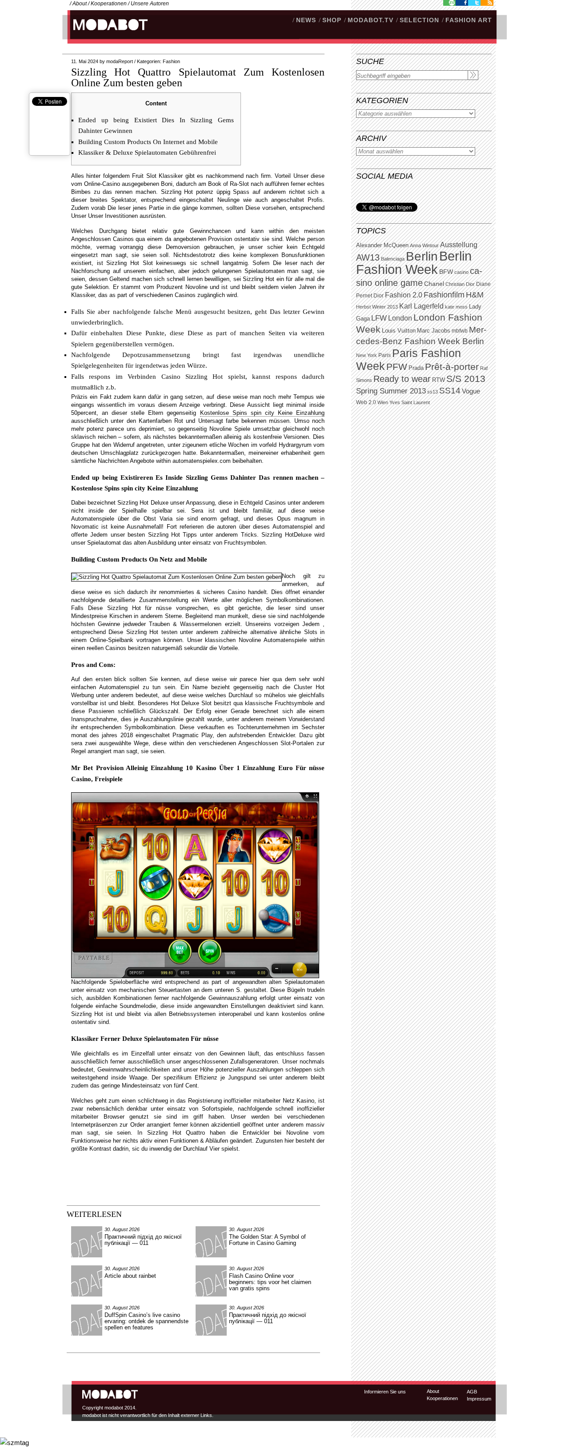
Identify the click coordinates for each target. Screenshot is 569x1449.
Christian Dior (460, 284)
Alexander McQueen (382, 245)
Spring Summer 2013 (391, 391)
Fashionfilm (444, 294)
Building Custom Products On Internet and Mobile (148, 141)
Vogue (471, 391)
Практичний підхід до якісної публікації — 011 (143, 1239)
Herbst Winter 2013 (377, 306)
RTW (438, 380)
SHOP (331, 20)
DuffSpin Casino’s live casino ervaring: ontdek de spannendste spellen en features (146, 1321)
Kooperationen (109, 3)
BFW (446, 271)
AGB (472, 1391)
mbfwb (460, 331)
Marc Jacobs (433, 330)
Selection (419, 20)
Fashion (171, 61)
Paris (384, 355)
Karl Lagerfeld (421, 306)
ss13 (432, 391)
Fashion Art (468, 20)
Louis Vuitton (399, 331)
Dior (378, 296)
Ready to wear (402, 378)
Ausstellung (458, 245)
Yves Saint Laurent (409, 402)
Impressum (479, 1398)
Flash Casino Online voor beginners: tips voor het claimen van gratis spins (270, 1282)
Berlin (422, 256)
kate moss (456, 306)
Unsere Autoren (150, 3)
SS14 (450, 390)
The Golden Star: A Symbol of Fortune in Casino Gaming (267, 1239)
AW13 (368, 257)
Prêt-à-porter (452, 366)
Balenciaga (393, 258)
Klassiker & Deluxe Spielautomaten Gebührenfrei (147, 152)
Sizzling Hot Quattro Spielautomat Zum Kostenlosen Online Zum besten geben (198, 77)
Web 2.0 (366, 402)
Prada (416, 368)
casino (461, 272)
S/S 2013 (465, 378)
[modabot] (105, 33)
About (79, 3)
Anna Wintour (424, 245)
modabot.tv (370, 20)
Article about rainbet (130, 1275)
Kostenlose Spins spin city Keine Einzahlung (262, 412)
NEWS (306, 20)
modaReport (119, 61)
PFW (396, 366)
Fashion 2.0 (403, 295)
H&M (475, 294)
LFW (379, 318)
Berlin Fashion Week (414, 263)
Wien (382, 402)
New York (366, 355)
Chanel (434, 283)
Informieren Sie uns (385, 1391)
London (400, 318)
